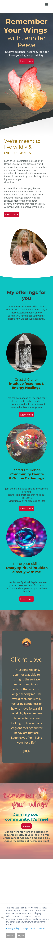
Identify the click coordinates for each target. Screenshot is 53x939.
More (42, 928)
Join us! (26, 825)
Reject (21, 935)
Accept (10, 935)
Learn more (26, 61)
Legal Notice (29, 928)
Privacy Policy (12, 928)
